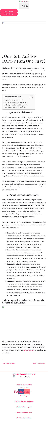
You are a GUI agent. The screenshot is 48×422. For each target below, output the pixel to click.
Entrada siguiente (39, 363)
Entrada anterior (8, 363)
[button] (24, 6)
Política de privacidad (24, 412)
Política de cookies (24, 418)
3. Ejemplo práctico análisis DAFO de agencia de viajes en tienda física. (16, 106)
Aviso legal (24, 396)
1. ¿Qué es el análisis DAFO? (14, 100)
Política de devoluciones (24, 401)
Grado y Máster (29, 350)
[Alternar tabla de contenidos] (30, 97)
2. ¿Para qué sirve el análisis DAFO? (16, 102)
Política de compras (24, 407)
